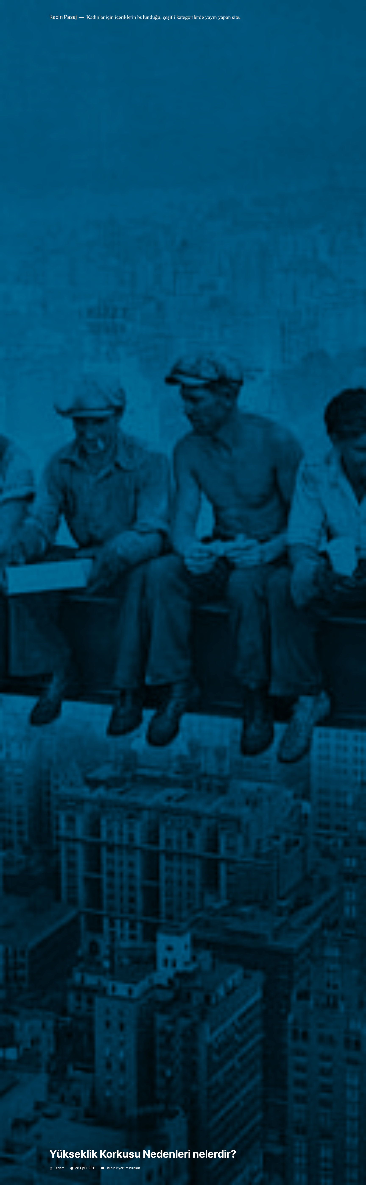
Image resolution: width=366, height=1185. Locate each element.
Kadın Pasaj (63, 17)
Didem (59, 1168)
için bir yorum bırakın (123, 1168)
